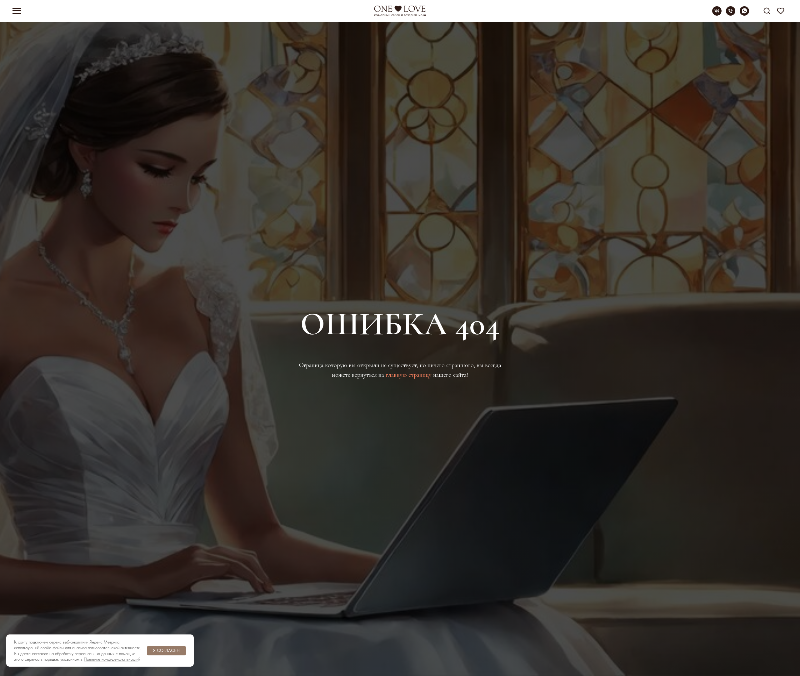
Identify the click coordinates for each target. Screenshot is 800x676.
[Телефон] (730, 14)
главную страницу (409, 375)
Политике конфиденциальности (111, 659)
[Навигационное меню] (16, 11)
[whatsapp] (744, 14)
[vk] (717, 14)
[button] (767, 10)
